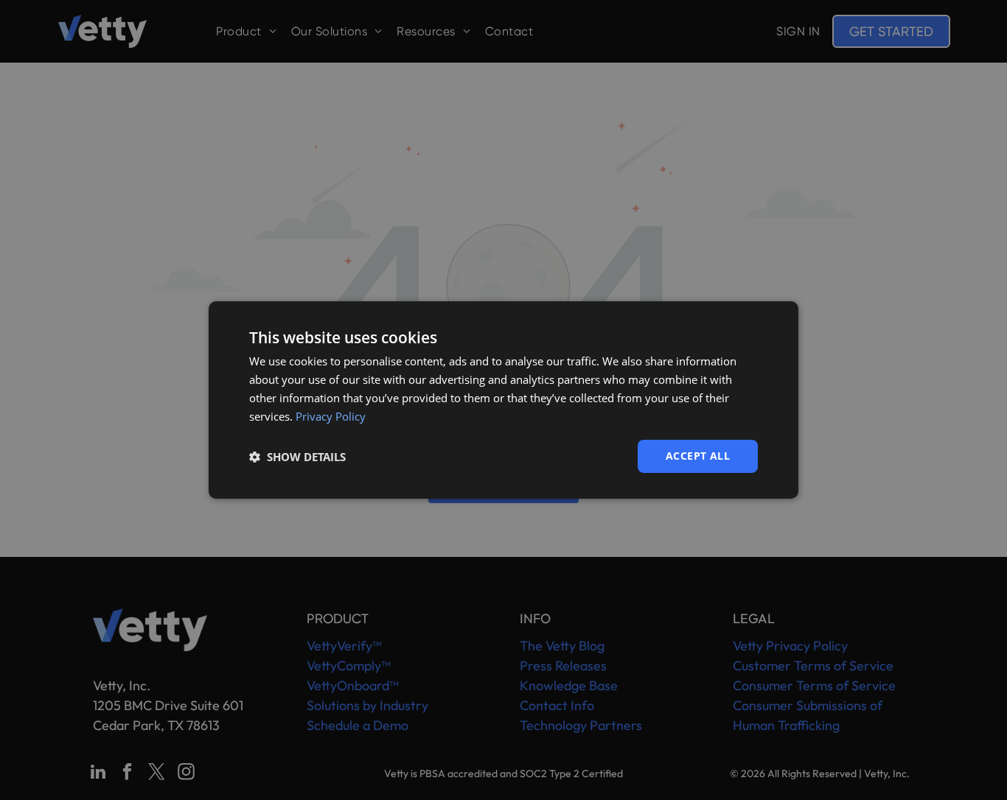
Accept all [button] (698, 456)
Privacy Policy (331, 416)
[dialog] (503, 400)
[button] (297, 457)
